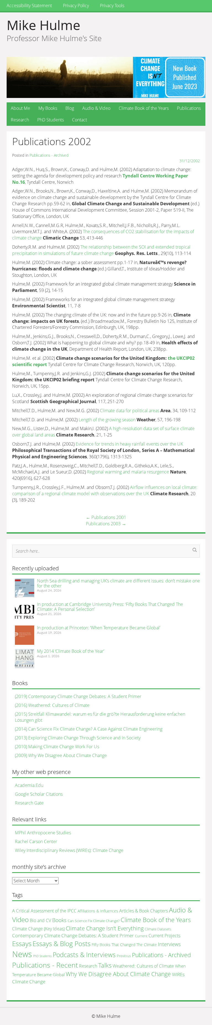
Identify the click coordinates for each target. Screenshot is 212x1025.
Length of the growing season (107, 420)
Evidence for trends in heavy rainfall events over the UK (129, 444)
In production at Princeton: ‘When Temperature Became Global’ (98, 628)
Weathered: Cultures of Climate (143, 966)
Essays (21, 943)
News (22, 954)
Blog (69, 108)
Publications (189, 108)
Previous (124, 955)
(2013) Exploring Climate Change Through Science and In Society (78, 738)
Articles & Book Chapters (143, 911)
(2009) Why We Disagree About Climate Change (61, 755)
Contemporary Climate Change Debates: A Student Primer (73, 935)
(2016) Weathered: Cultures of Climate (52, 705)
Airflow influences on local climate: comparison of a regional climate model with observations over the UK (104, 490)
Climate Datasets (158, 929)
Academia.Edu (29, 785)
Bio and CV (40, 920)
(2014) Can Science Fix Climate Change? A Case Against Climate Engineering (88, 729)
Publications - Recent (45, 965)
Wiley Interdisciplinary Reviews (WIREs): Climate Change (69, 850)
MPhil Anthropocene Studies (43, 833)
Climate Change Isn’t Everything (105, 928)
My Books (47, 108)
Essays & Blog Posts (62, 943)
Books (59, 920)
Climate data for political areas (129, 411)
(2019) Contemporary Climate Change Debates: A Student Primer (78, 696)
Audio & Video (96, 108)
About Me (20, 108)
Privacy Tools (112, 5)
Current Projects (164, 936)
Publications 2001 (106, 517)
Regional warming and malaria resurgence (128, 472)
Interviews (169, 944)
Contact (79, 120)
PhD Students (50, 120)
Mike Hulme (43, 25)
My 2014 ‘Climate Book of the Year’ (70, 651)
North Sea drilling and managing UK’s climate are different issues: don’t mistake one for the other (118, 583)
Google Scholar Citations (39, 794)
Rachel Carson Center (36, 841)
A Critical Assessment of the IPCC (44, 911)
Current (141, 935)
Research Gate (29, 803)
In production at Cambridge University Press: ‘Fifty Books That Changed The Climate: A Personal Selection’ (110, 606)
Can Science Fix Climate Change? (94, 920)
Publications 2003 (106, 524)
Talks (105, 965)
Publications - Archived (49, 155)
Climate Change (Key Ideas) (38, 929)
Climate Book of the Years (144, 108)
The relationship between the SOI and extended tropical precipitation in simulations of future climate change (101, 250)
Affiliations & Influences (98, 911)
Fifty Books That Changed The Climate (124, 944)
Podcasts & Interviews (84, 954)
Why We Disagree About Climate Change (118, 974)
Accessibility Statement (29, 5)
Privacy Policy (76, 5)
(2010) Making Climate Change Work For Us (57, 747)
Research (20, 120)
